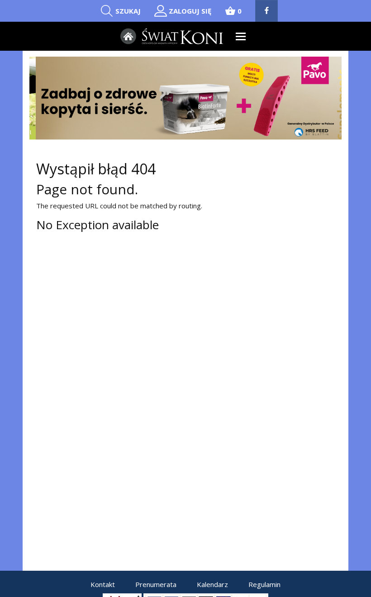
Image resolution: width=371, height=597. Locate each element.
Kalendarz (212, 584)
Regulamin (264, 584)
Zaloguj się (190, 10)
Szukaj (128, 10)
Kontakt (102, 584)
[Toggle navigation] (241, 36)
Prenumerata (155, 584)
